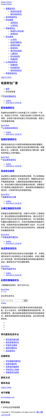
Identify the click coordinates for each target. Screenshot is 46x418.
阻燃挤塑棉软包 (9, 139)
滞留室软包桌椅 (12, 372)
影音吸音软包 (11, 73)
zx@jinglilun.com (7, 397)
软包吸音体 (15, 56)
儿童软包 (14, 54)
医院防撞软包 (11, 348)
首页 (7, 89)
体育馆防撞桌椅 (12, 367)
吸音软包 (14, 48)
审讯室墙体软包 (12, 342)
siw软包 (13, 40)
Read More (5, 125)
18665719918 (6, 77)
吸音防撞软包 (16, 42)
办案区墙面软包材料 (11, 208)
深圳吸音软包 (11, 17)
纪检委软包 (15, 68)
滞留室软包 (10, 28)
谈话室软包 (10, 351)
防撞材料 (14, 59)
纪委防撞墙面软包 (10, 280)
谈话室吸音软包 (9, 248)
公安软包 (14, 25)
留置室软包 (10, 9)
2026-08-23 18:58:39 (13, 103)
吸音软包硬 (15, 45)
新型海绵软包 (7, 107)
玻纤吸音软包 (16, 14)
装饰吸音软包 (16, 70)
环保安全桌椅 (11, 345)
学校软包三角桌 (12, 370)
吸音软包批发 (16, 11)
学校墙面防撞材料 (13, 361)
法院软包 (14, 23)
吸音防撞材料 (11, 364)
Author (8, 100)
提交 (25, 301)
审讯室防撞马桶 (12, 340)
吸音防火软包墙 (17, 31)
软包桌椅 (9, 20)
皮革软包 (14, 34)
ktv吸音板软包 (11, 62)
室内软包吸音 (16, 51)
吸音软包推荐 (7, 171)
